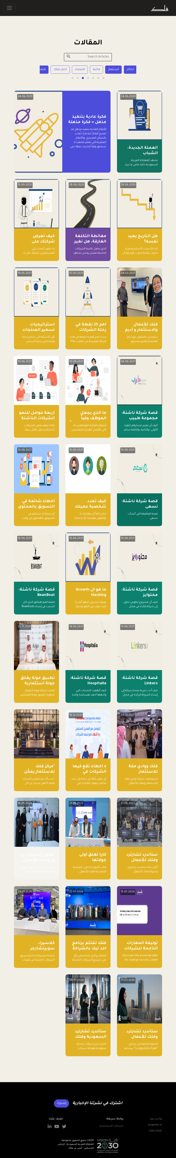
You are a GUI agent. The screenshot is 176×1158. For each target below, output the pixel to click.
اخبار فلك (94, 69)
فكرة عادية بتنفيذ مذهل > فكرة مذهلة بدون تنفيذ (87, 122)
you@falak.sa (155, 1125)
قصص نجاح (70, 69)
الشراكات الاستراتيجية (111, 1126)
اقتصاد (113, 69)
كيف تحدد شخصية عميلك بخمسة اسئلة (90, 506)
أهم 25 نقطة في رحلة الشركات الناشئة (91, 330)
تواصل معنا (156, 1119)
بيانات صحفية (44, 69)
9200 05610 (155, 1131)
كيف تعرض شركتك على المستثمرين (42, 241)
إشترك (61, 1103)
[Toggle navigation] (9, 8)
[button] (103, 78)
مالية (130, 69)
